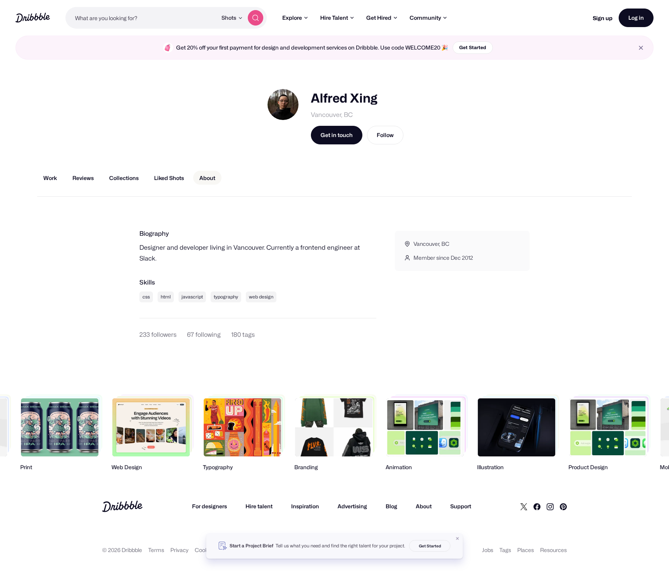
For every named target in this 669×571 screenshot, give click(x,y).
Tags (505, 550)
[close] (641, 48)
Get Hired (378, 17)
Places (525, 550)
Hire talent (259, 506)
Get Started (472, 47)
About (424, 506)
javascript (192, 297)
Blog (391, 506)
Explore (292, 17)
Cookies (205, 550)
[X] (523, 506)
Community (425, 17)
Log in (636, 17)
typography (226, 297)
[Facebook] (536, 506)
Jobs (487, 550)
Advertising (352, 506)
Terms (156, 550)
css (146, 297)
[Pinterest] (563, 506)
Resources (553, 550)
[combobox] (141, 17)
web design (261, 297)
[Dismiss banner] (457, 538)
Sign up (602, 18)
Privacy (179, 550)
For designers (209, 506)
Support (460, 506)
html (166, 297)
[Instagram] (550, 506)
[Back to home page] (32, 17)
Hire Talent (334, 17)
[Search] (255, 18)
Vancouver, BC (332, 114)
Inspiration (305, 506)
